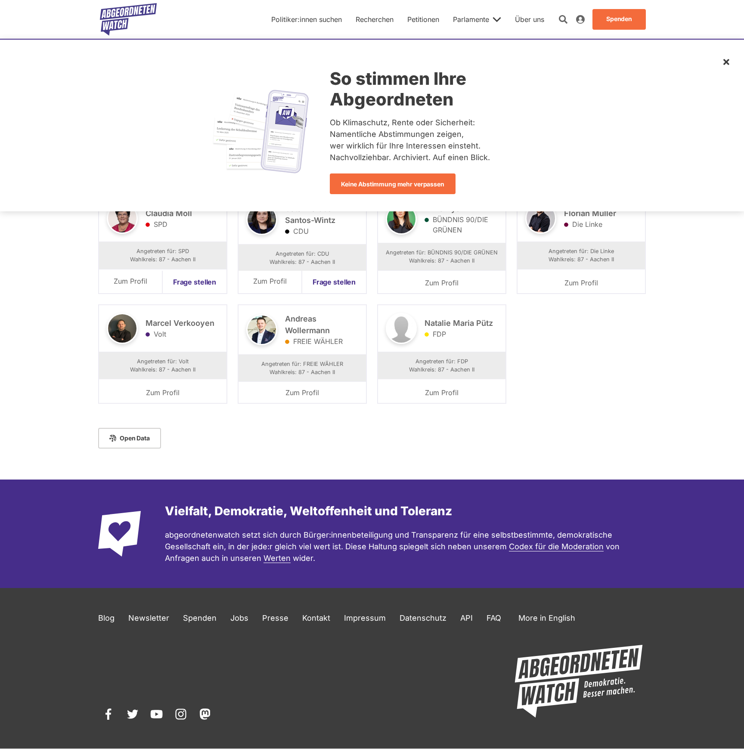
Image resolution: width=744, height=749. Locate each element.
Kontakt (316, 617)
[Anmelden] (580, 19)
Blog (106, 617)
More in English (546, 617)
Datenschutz (423, 617)
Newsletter (148, 617)
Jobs (239, 617)
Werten (277, 558)
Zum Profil (130, 281)
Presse (275, 617)
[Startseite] (128, 19)
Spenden (200, 617)
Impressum (365, 617)
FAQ (494, 617)
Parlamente (471, 19)
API (466, 617)
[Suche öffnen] (563, 19)
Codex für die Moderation (556, 546)
